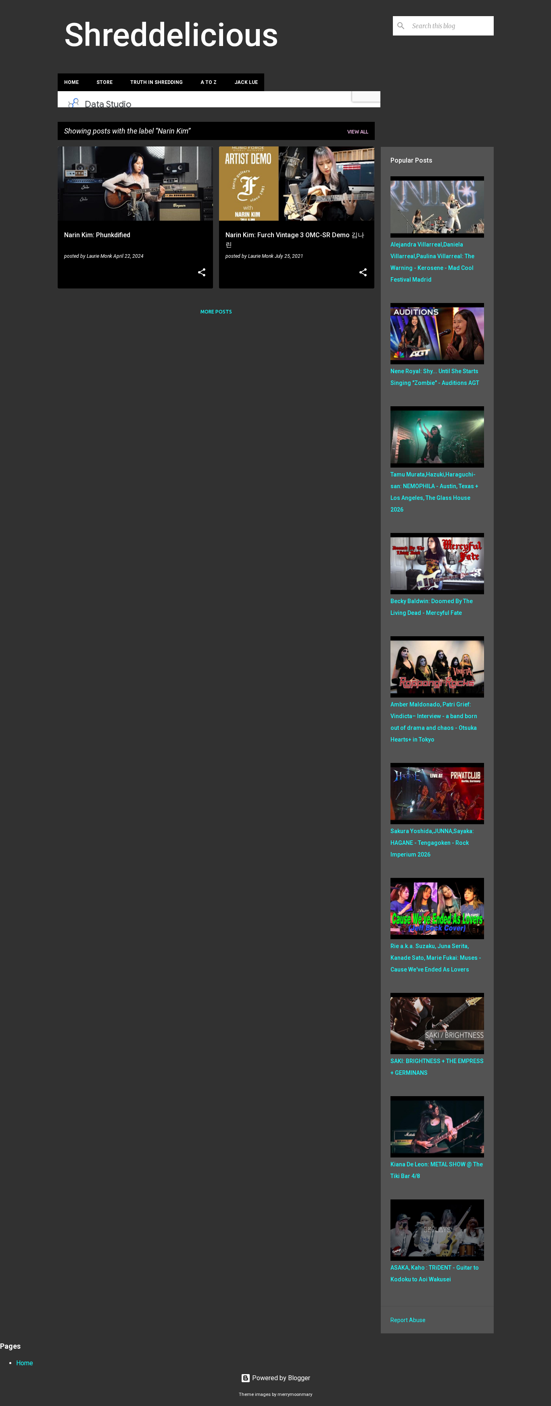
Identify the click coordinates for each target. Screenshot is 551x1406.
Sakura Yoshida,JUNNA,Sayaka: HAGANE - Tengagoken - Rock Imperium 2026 (432, 843)
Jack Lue (246, 82)
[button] (202, 273)
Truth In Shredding (156, 82)
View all (357, 131)
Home (71, 82)
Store (104, 82)
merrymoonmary (295, 1394)
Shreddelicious (171, 35)
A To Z (208, 82)
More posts (216, 311)
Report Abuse (408, 1320)
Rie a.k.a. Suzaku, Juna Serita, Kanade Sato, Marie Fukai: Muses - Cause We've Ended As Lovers (435, 958)
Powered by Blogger (280, 1378)
